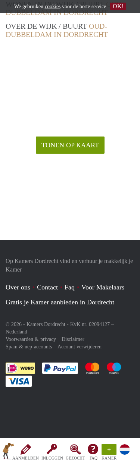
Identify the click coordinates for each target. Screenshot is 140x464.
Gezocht (75, 458)
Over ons (18, 287)
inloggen (52, 458)
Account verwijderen (79, 346)
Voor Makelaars (102, 287)
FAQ (93, 458)
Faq (70, 287)
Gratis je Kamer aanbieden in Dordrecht (60, 302)
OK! (118, 6)
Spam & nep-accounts (29, 346)
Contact (47, 287)
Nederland (16, 332)
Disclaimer (73, 339)
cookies (52, 6)
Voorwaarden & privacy (31, 339)
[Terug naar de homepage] (8, 452)
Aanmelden (25, 458)
